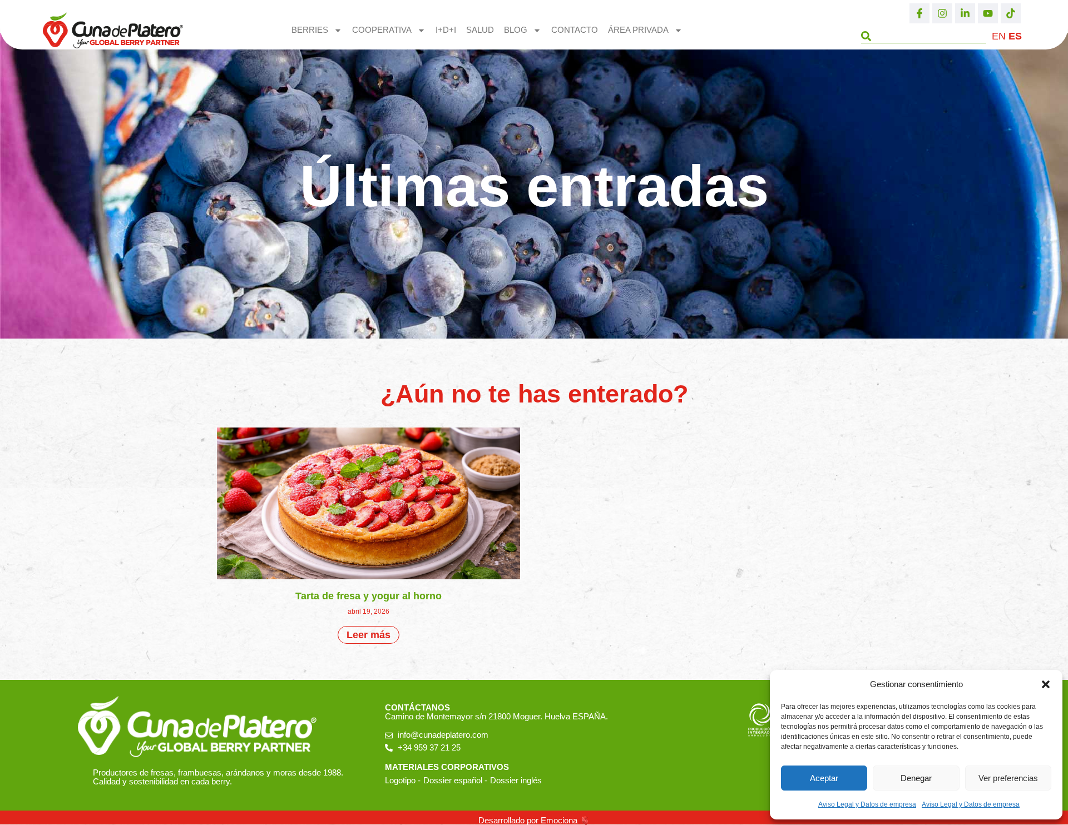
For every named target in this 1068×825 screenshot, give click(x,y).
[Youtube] (988, 13)
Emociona (559, 820)
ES (1015, 36)
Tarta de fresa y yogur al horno (368, 596)
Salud (480, 29)
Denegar (916, 778)
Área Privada (638, 29)
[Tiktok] (1011, 13)
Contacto (574, 29)
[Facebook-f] (919, 13)
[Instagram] (942, 13)
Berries (309, 29)
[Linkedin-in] (965, 13)
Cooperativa (382, 29)
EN (999, 36)
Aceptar (824, 778)
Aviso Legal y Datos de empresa (867, 804)
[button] (1045, 684)
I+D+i (446, 29)
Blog (515, 29)
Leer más (368, 634)
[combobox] (923, 36)
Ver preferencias (1008, 778)
